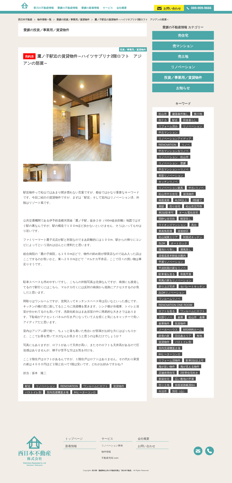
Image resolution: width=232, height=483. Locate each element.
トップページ (74, 438)
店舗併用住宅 (167, 372)
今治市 (163, 391)
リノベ (186, 144)
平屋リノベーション (171, 262)
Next (137, 116)
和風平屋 (185, 274)
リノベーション (45, 386)
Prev (28, 116)
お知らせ (183, 87)
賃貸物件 (118, 386)
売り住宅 (174, 206)
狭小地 (198, 114)
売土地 (183, 56)
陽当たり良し (167, 249)
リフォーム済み (168, 126)
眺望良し (185, 218)
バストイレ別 (33, 392)
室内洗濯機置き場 (58, 392)
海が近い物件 (167, 366)
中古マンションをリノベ (173, 151)
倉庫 (180, 317)
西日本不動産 (25, 19)
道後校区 (183, 231)
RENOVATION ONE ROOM (175, 305)
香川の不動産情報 (44, 7)
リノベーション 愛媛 (172, 163)
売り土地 (164, 385)
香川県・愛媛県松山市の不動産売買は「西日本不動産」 (112, 470)
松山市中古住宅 (168, 194)
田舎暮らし (190, 120)
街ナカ (163, 120)
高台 (194, 225)
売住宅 (183, 35)
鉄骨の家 (164, 335)
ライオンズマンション (172, 225)
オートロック (179, 243)
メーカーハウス (168, 329)
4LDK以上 (181, 200)
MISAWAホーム (192, 329)
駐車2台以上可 (195, 360)
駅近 (27, 386)
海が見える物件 (189, 366)
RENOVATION (69, 386)
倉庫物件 (164, 323)
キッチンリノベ (168, 181)
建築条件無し (180, 114)
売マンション (183, 45)
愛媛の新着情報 (90, 7)
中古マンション (168, 132)
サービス (108, 7)
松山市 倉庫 (196, 317)
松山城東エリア (168, 237)
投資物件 (180, 323)
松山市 (163, 114)
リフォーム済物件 (169, 360)
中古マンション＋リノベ (173, 169)
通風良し (185, 249)
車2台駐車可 (166, 212)
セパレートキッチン (192, 286)
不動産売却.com (110, 457)
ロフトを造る (167, 311)
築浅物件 (188, 194)
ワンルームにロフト (95, 386)
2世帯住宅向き (189, 372)
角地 (199, 335)
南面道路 (164, 200)
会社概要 (122, 7)
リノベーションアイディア (175, 138)
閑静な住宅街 (167, 218)
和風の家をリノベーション (175, 280)
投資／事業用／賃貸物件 (183, 77)
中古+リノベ (196, 188)
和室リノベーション (171, 175)
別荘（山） (179, 391)
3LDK (162, 243)
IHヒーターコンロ (85, 392)
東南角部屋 (165, 231)
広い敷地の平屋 (184, 379)
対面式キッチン (192, 237)
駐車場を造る (167, 274)
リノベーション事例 (112, 445)
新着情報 (71, 446)
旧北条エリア (183, 335)
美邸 (161, 206)
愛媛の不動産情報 (67, 7)
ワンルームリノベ (169, 298)
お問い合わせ (146, 446)
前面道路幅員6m (185, 385)
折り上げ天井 (167, 286)
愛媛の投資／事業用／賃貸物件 (73, 19)
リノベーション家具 (171, 188)
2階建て (197, 200)
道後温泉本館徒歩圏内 (172, 255)
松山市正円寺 (194, 206)
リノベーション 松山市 (173, 157)
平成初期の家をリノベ (172, 268)
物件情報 (106, 451)
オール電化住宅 (188, 212)
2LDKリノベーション (171, 292)
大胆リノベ (165, 317)
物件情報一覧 (44, 19)
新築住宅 (164, 379)
